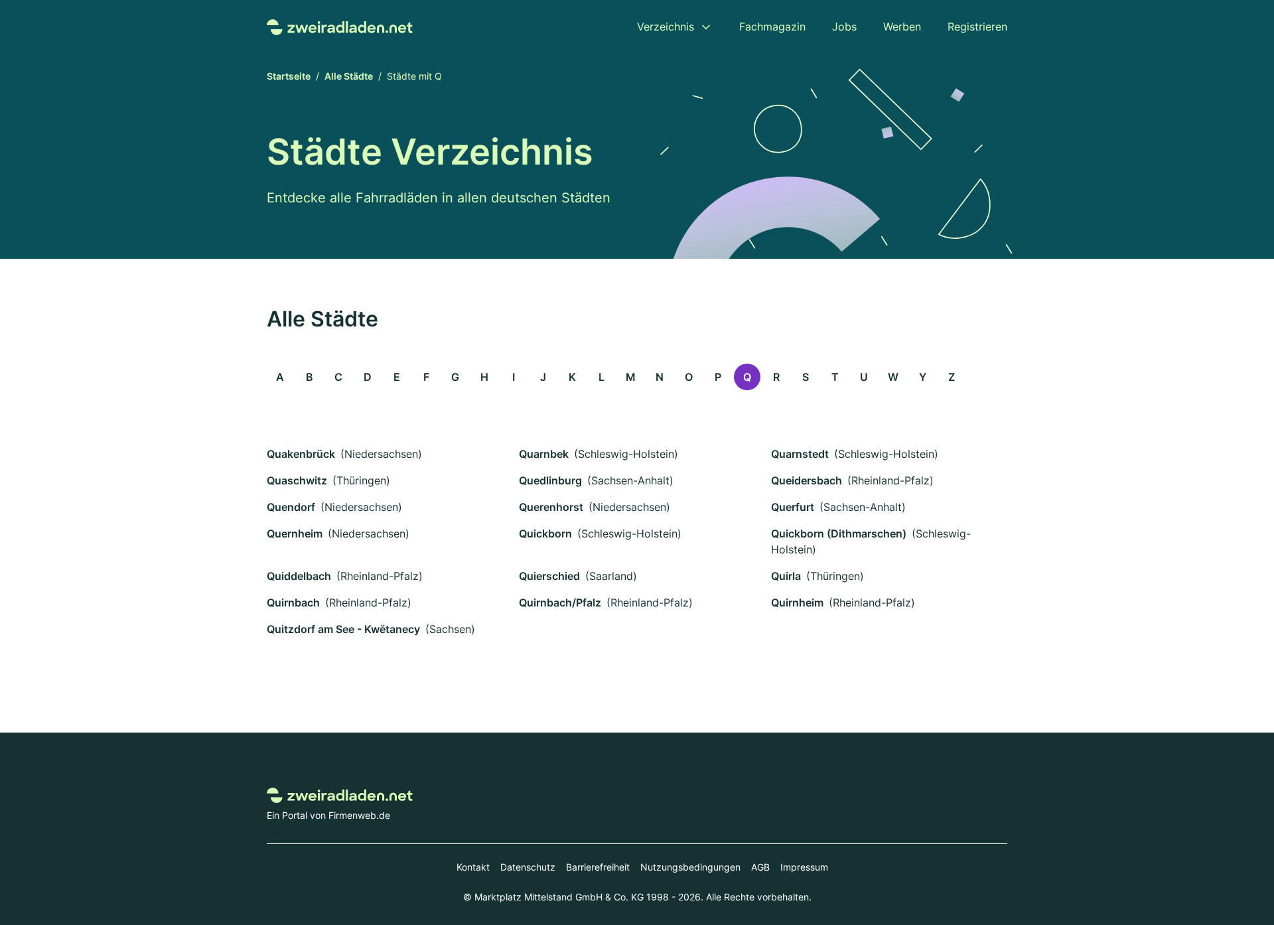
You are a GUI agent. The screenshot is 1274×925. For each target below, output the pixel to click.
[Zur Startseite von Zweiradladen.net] (340, 26)
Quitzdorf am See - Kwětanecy (343, 629)
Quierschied (549, 576)
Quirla (786, 576)
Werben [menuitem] (902, 26)
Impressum (804, 867)
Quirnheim (797, 602)
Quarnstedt (800, 454)
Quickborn (545, 533)
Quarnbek (544, 454)
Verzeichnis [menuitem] (665, 26)
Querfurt (792, 507)
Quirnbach (293, 602)
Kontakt (473, 867)
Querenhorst (551, 507)
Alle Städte (348, 76)
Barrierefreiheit (598, 867)
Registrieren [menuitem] (977, 26)
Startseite (289, 76)
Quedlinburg (550, 480)
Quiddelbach (299, 576)
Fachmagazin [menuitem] (772, 26)
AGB (760, 867)
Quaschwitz (297, 480)
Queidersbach (806, 480)
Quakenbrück (301, 454)
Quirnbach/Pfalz (560, 602)
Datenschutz (527, 867)
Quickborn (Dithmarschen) (838, 533)
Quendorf (291, 507)
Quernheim (294, 533)
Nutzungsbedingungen (690, 867)
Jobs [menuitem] (844, 26)
